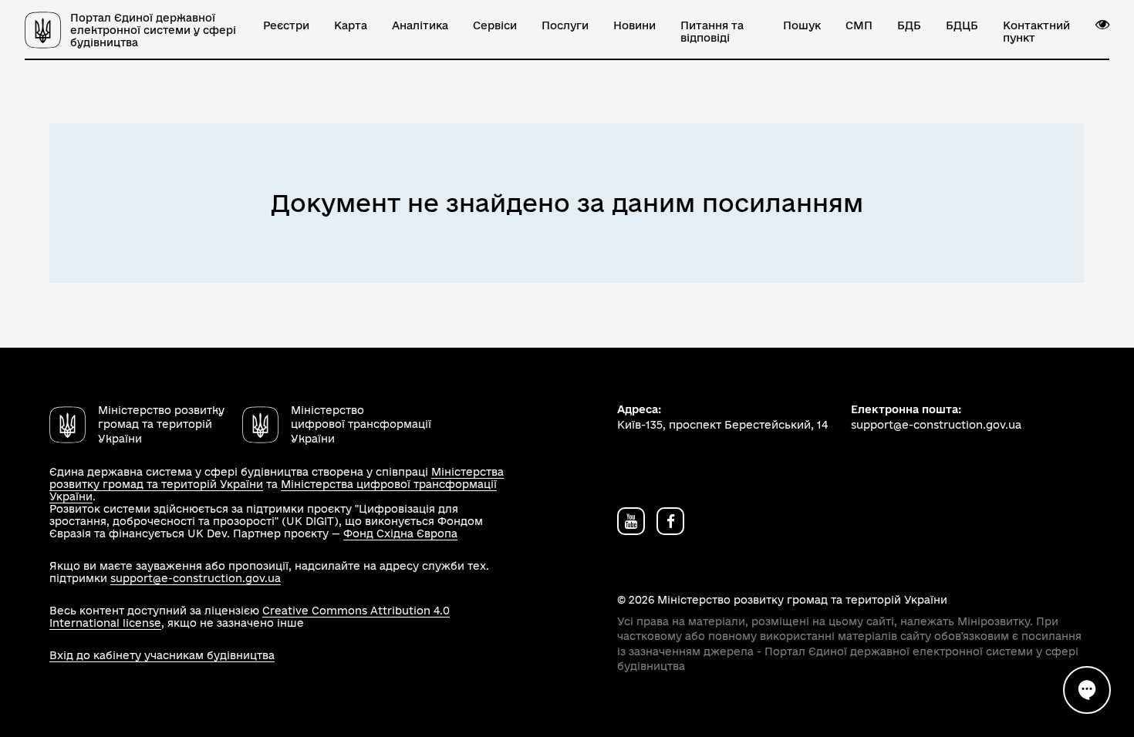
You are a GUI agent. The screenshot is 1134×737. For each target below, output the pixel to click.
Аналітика (420, 25)
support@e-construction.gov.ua (195, 578)
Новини (634, 25)
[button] (1102, 25)
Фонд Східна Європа (400, 533)
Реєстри (286, 25)
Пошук (802, 25)
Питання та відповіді (712, 31)
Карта (350, 25)
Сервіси (495, 25)
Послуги (565, 25)
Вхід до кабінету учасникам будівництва (162, 655)
